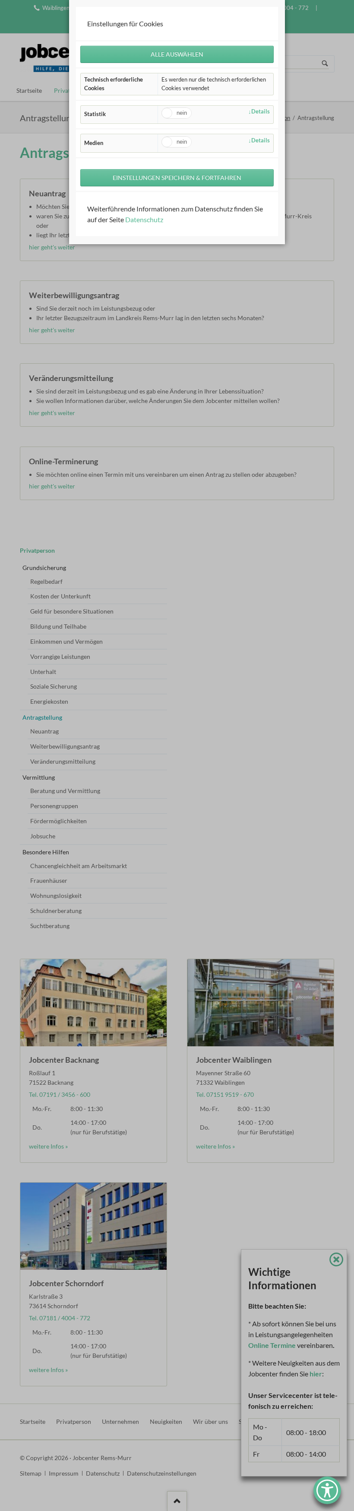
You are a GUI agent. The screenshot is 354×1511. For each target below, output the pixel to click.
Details (260, 111)
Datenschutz (144, 219)
